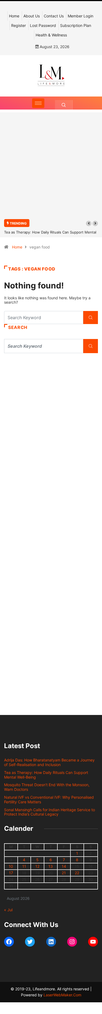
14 (64, 866)
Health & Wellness (51, 35)
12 (37, 866)
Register (18, 25)
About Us (31, 16)
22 (77, 872)
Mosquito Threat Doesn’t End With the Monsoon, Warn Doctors (46, 787)
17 (11, 872)
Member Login (80, 16)
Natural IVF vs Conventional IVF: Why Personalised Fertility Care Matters (49, 799)
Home (14, 16)
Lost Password (43, 25)
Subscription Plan (75, 25)
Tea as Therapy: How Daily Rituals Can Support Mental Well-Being (46, 774)
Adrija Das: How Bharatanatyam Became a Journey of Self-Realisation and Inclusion (49, 762)
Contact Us (54, 16)
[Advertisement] (51, 169)
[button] (88, 223)
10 (11, 866)
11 (24, 866)
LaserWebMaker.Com (62, 995)
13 (50, 866)
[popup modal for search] (64, 105)
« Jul (8, 909)
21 (64, 872)
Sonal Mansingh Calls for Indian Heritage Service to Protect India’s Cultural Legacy (49, 812)
